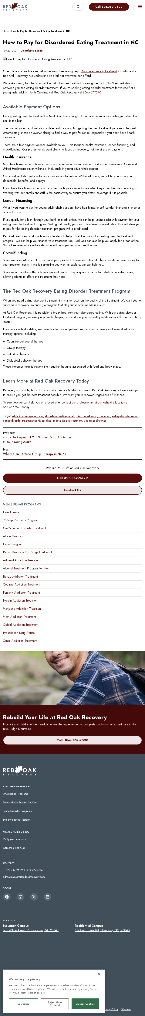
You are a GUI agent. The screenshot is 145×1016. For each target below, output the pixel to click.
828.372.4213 (35, 870)
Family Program (12, 544)
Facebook (7, 897)
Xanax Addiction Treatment (20, 641)
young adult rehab (95, 421)
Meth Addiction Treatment (19, 617)
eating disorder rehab (125, 416)
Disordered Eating (31, 50)
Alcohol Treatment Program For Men (26, 568)
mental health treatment (67, 421)
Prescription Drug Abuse (19, 633)
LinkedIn (47, 897)
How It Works (12, 512)
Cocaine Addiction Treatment (21, 584)
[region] (54, 991)
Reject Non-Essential (55, 1004)
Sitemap (126, 1009)
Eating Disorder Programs (17, 811)
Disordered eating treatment (99, 71)
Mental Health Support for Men (20, 802)
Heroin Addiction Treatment (20, 600)
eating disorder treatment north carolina (27, 421)
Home (6, 31)
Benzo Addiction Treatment (20, 576)
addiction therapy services (27, 416)
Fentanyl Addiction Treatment (21, 592)
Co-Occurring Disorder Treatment (24, 528)
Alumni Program (13, 536)
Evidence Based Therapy (16, 820)
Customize (23, 1004)
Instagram (20, 897)
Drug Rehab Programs (15, 794)
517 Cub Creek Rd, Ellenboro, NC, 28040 (102, 930)
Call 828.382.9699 (109, 7)
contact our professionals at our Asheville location (93, 402)
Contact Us (72, 490)
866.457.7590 (92, 92)
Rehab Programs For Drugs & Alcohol (27, 552)
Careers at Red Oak (14, 848)
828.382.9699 (14, 870)
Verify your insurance (14, 839)
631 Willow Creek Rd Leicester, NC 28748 (31, 930)
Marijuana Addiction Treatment (22, 608)
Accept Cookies (85, 1004)
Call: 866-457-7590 (72, 740)
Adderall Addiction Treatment (21, 560)
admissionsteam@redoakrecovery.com (24, 877)
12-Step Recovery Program (20, 520)
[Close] (99, 974)
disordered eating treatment (93, 416)
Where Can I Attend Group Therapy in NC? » (34, 454)
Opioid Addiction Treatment (20, 625)
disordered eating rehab (60, 416)
